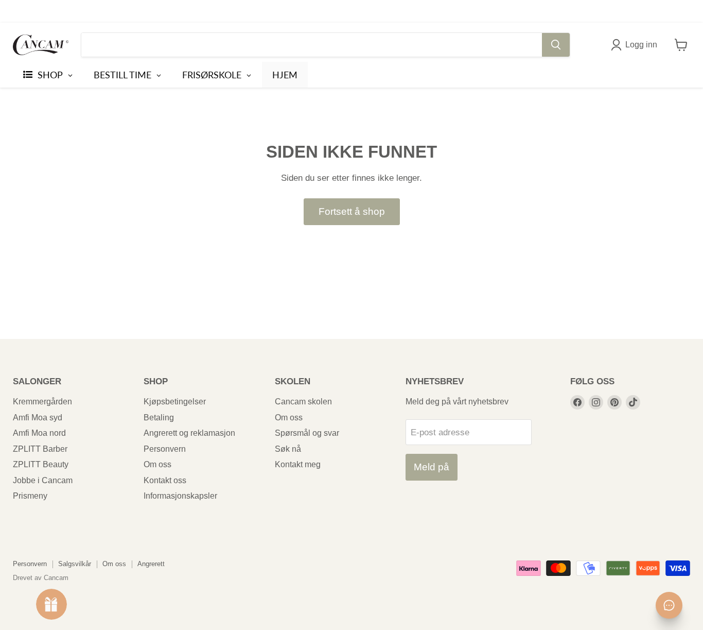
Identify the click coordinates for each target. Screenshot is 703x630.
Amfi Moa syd (37, 417)
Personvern (165, 449)
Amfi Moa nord (39, 433)
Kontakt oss (165, 480)
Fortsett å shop (352, 211)
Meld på (431, 467)
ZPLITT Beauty (40, 464)
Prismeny (30, 495)
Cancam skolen (303, 401)
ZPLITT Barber (40, 449)
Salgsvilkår (74, 564)
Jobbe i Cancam (43, 480)
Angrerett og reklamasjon (189, 433)
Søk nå (288, 449)
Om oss (157, 464)
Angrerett (151, 564)
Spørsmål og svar (307, 433)
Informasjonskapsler (180, 495)
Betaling (159, 417)
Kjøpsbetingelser (175, 401)
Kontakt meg (298, 464)
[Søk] (556, 45)
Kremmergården (42, 401)
